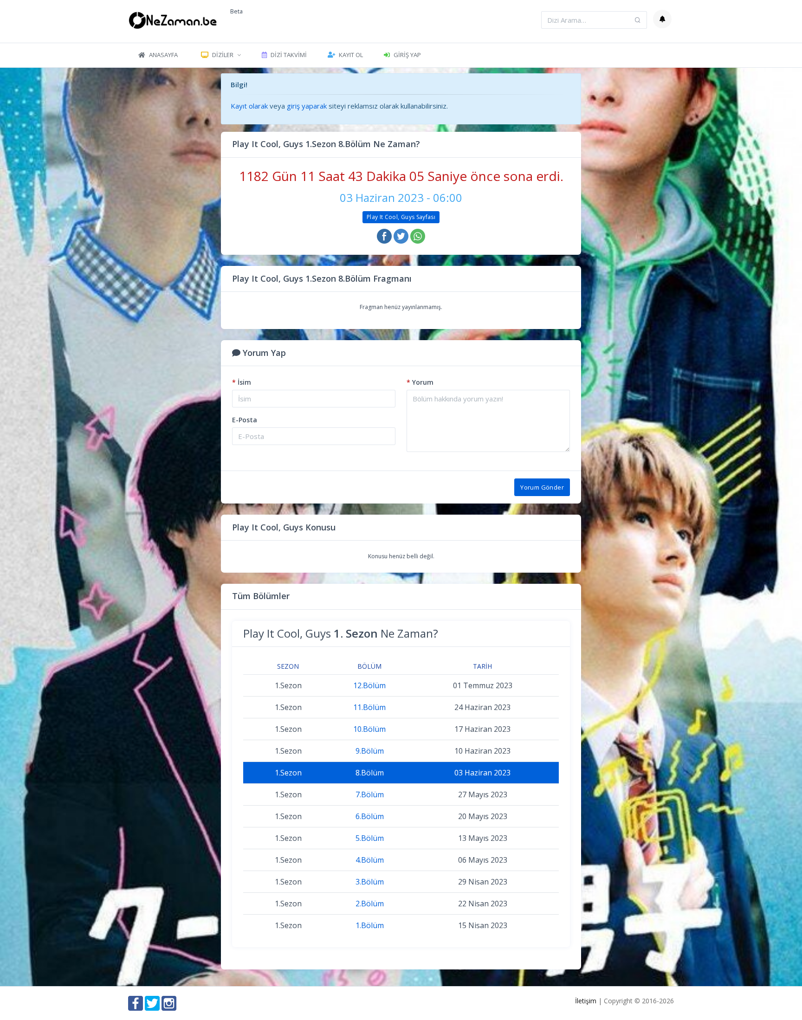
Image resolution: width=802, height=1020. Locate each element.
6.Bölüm (370, 816)
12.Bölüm (369, 685)
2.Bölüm (370, 903)
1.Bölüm (370, 925)
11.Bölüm (369, 707)
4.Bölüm (370, 860)
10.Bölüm (369, 729)
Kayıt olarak (249, 105)
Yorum (420, 382)
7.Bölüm (370, 794)
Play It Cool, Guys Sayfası (401, 217)
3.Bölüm (370, 882)
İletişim (585, 1000)
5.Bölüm (370, 838)
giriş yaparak (307, 105)
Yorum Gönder (542, 487)
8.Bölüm (370, 773)
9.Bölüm (370, 751)
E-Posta (244, 419)
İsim (241, 382)
